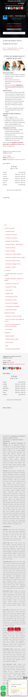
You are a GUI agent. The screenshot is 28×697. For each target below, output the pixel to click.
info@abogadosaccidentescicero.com (14, 5)
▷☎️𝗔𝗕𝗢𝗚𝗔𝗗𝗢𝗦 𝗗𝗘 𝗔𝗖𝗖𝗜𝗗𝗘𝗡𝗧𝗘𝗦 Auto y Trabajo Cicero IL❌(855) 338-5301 (14, 16)
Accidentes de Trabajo (10, 287)
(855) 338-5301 (21, 3)
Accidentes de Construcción (12, 283)
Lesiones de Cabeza (10, 247)
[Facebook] (6, 9)
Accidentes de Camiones (11, 238)
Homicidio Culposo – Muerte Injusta (14, 244)
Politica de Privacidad (17, 439)
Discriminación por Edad (11, 296)
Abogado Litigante (9, 336)
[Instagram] (11, 9)
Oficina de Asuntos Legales (12, 339)
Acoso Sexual (8, 290)
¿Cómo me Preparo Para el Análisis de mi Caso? (14, 320)
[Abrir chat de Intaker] (10, 696)
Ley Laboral (7, 270)
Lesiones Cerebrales (10, 251)
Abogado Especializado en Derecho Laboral (13, 274)
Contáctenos (7, 332)
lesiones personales (10, 87)
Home (4, 48)
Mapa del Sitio (6, 441)
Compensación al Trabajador (12, 306)
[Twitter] (9, 9)
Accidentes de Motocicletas (12, 241)
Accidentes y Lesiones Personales (13, 316)
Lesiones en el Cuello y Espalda (13, 254)
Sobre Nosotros (9, 342)
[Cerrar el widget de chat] (26, 678)
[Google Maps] (17, 9)
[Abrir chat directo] (24, 678)
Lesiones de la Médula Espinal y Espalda (15, 257)
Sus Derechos (8, 329)
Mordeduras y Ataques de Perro (13, 264)
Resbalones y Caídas (10, 267)
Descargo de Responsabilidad (12, 349)
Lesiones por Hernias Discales (12, 260)
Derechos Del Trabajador (11, 303)
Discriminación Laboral (11, 300)
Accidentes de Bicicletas (11, 234)
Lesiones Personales (9, 228)
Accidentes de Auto (10, 231)
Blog (6, 345)
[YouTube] (22, 9)
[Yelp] (19, 9)
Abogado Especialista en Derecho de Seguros (13, 279)
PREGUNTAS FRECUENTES (14, 1)
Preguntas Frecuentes (12, 48)
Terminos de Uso (7, 439)
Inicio (5, 225)
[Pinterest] (14, 9)
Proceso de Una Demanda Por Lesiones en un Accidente (12, 325)
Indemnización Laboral (10, 309)
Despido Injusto (9, 293)
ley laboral (20, 87)
